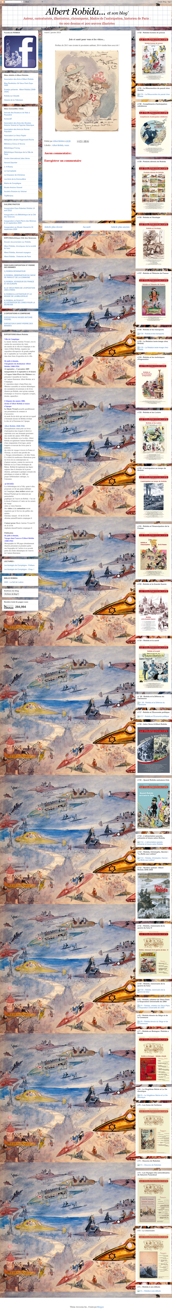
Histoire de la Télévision (13, 100)
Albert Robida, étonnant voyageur (17, 252)
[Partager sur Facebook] (85, 141)
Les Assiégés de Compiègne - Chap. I (19, 569)
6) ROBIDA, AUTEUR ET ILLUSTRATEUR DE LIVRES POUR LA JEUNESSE (19, 302)
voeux (66, 145)
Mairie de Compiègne (12, 183)
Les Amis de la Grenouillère (15, 179)
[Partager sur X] (83, 141)
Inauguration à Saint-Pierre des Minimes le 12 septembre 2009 (20, 222)
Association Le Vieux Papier (15, 135)
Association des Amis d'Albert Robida (18, 79)
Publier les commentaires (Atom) (93, 234)
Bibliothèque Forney (12, 148)
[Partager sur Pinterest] (88, 141)
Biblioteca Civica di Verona (14, 144)
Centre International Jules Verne (17, 158)
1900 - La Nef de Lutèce (13, 582)
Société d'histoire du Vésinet (15, 191)
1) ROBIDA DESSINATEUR (14, 271)
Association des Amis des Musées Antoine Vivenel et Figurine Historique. (19, 124)
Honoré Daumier (10, 163)
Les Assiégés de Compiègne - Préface (19, 565)
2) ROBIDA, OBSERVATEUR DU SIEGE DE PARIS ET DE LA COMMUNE (20, 276)
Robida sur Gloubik (11, 96)
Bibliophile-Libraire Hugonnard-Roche (19, 140)
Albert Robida (57, 145)
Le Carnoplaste (10, 171)
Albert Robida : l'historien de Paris (17, 256)
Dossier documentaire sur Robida (17, 242)
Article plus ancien (120, 226)
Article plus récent (53, 226)
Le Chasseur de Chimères (14, 175)
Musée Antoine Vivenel (13, 187)
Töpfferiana (8, 196)
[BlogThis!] (80, 141)
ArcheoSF (8, 119)
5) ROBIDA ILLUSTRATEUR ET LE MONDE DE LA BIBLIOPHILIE (18, 295)
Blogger (100, 1306)
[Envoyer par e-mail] (78, 141)
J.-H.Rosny (8, 167)
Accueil (86, 226)
